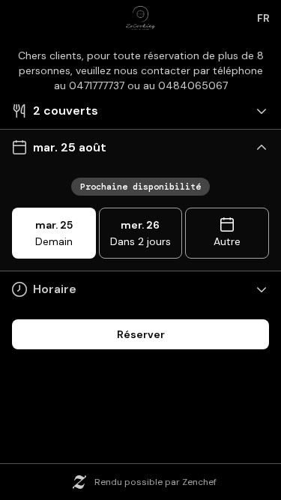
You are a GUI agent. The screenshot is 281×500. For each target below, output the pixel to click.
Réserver (141, 334)
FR (263, 18)
